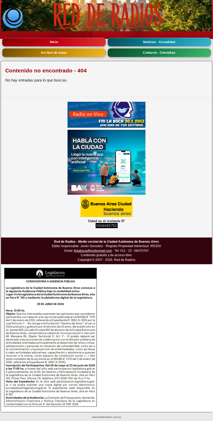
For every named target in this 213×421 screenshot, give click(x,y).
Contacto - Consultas (159, 53)
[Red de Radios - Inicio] (106, 15)
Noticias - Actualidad (159, 42)
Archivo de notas (54, 53)
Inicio (54, 42)
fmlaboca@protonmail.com (93, 251)
